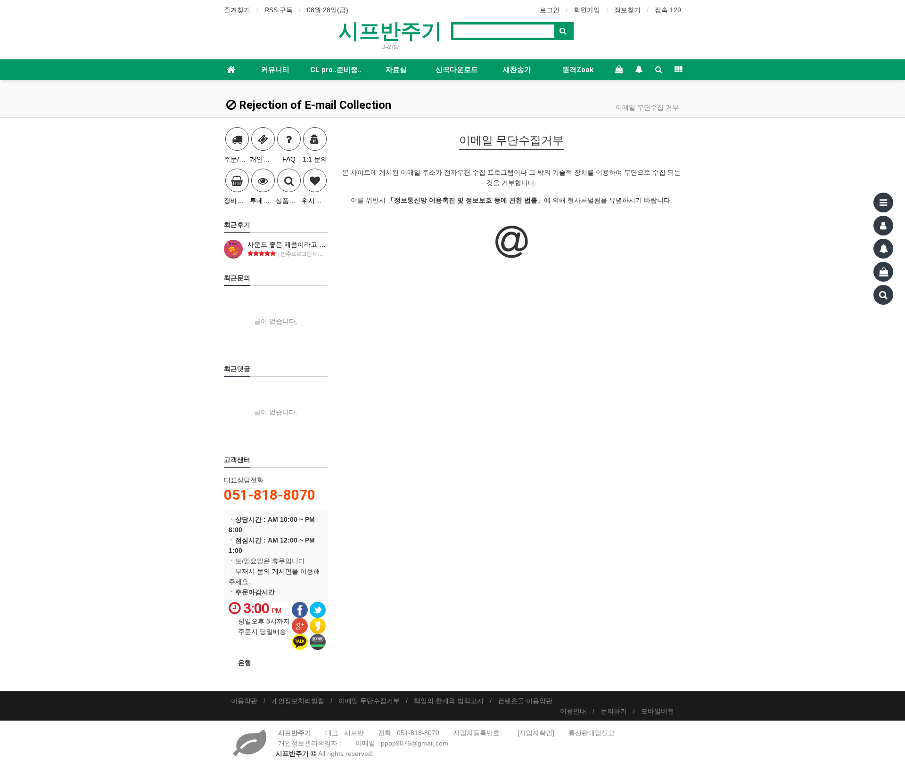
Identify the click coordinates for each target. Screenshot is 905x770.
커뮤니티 (275, 69)
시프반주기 (390, 30)
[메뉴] (883, 202)
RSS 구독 (278, 10)
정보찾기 (627, 10)
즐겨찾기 (237, 10)
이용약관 (244, 701)
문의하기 (614, 711)
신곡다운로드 (457, 69)
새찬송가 (517, 69)
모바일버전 (657, 711)
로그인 (549, 10)
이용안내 (573, 711)
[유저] (883, 225)
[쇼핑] (883, 272)
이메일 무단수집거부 (369, 701)
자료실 (396, 69)
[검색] (883, 295)
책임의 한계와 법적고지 (449, 701)
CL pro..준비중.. (336, 69)
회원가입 (587, 10)
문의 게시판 (274, 571)
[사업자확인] (536, 733)
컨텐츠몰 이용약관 (525, 701)
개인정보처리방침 (298, 701)
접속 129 (668, 10)
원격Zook (577, 69)
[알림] (883, 249)
